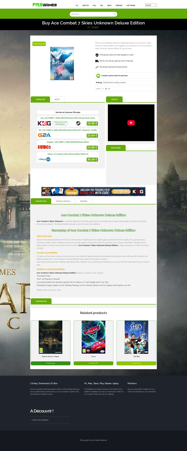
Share (102, 89)
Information (41, 301)
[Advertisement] (131, 168)
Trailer (114, 99)
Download (40, 99)
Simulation (95, 27)
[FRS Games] (44, 5)
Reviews (83, 201)
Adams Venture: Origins (50, 356)
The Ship (136, 356)
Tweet (106, 89)
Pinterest (109, 89)
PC (88, 27)
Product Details (63, 201)
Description (41, 201)
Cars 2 (93, 356)
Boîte (57, 99)
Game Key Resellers (40, 420)
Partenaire (116, 148)
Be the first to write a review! (114, 83)
